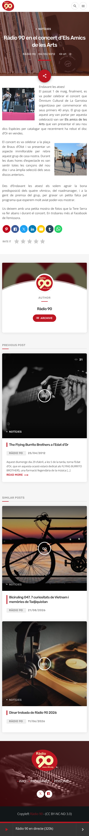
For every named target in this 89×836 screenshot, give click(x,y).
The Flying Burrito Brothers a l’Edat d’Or (38, 445)
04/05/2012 (46, 54)
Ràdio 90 (29, 54)
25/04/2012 (37, 453)
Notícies (44, 29)
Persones (62, 781)
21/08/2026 (37, 610)
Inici (22, 781)
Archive (44, 318)
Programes (39, 781)
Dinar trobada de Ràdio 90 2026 (33, 712)
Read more (17, 475)
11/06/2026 (36, 721)
